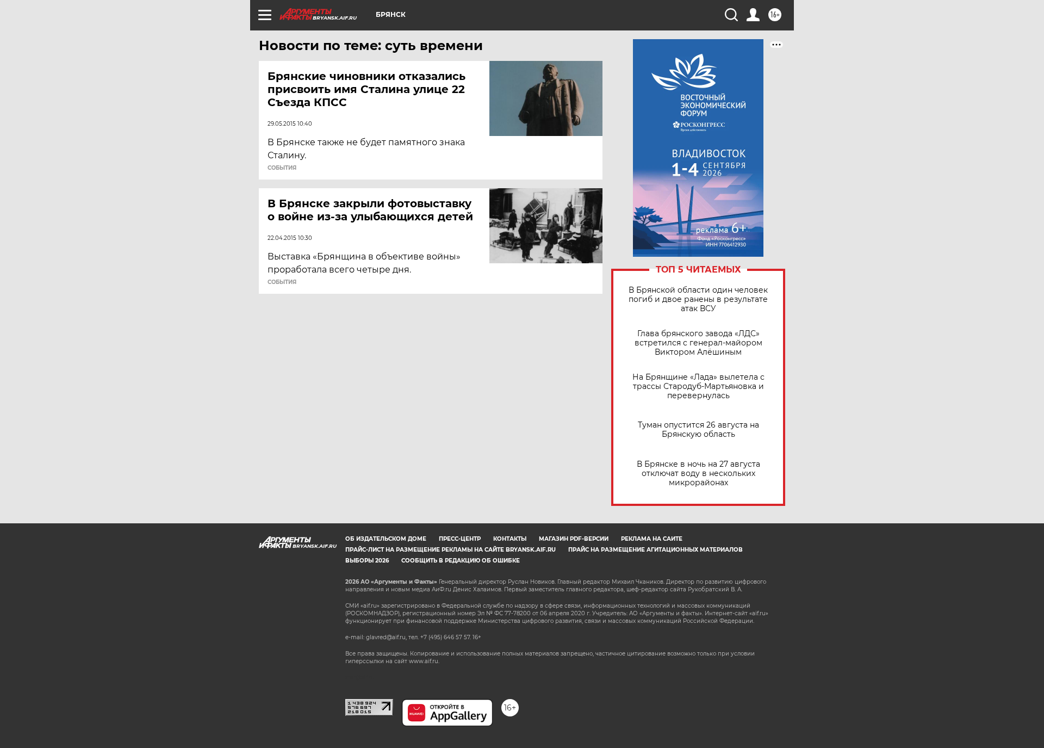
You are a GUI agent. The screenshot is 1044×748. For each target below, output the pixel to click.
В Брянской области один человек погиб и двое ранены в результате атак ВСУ (698, 299)
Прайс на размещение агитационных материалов (655, 549)
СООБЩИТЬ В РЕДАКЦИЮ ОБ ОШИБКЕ (460, 560)
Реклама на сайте (651, 538)
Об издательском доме (385, 538)
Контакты (509, 538)
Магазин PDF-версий (573, 538)
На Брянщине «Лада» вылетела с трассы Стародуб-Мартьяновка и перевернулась (698, 386)
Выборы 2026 (367, 560)
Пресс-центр (460, 538)
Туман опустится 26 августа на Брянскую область (698, 430)
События (282, 168)
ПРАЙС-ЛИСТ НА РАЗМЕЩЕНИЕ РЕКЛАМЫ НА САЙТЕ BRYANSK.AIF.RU (450, 549)
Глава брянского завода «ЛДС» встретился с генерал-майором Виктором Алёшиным (698, 343)
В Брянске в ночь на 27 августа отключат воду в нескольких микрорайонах (698, 473)
